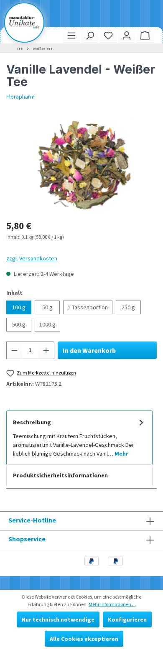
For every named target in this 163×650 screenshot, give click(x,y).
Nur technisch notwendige (58, 619)
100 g (18, 307)
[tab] (79, 437)
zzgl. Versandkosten (31, 258)
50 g (47, 307)
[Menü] (71, 35)
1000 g (47, 324)
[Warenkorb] (145, 35)
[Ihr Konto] (126, 35)
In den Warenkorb (89, 350)
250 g (128, 307)
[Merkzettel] (108, 35)
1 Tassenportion (88, 307)
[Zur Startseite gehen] (24, 22)
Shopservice (27, 539)
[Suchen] (90, 35)
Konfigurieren (127, 619)
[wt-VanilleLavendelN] (81, 165)
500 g (18, 324)
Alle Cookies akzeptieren (84, 638)
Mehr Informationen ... (112, 604)
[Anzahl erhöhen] (46, 350)
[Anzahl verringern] (14, 350)
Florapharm (20, 96)
